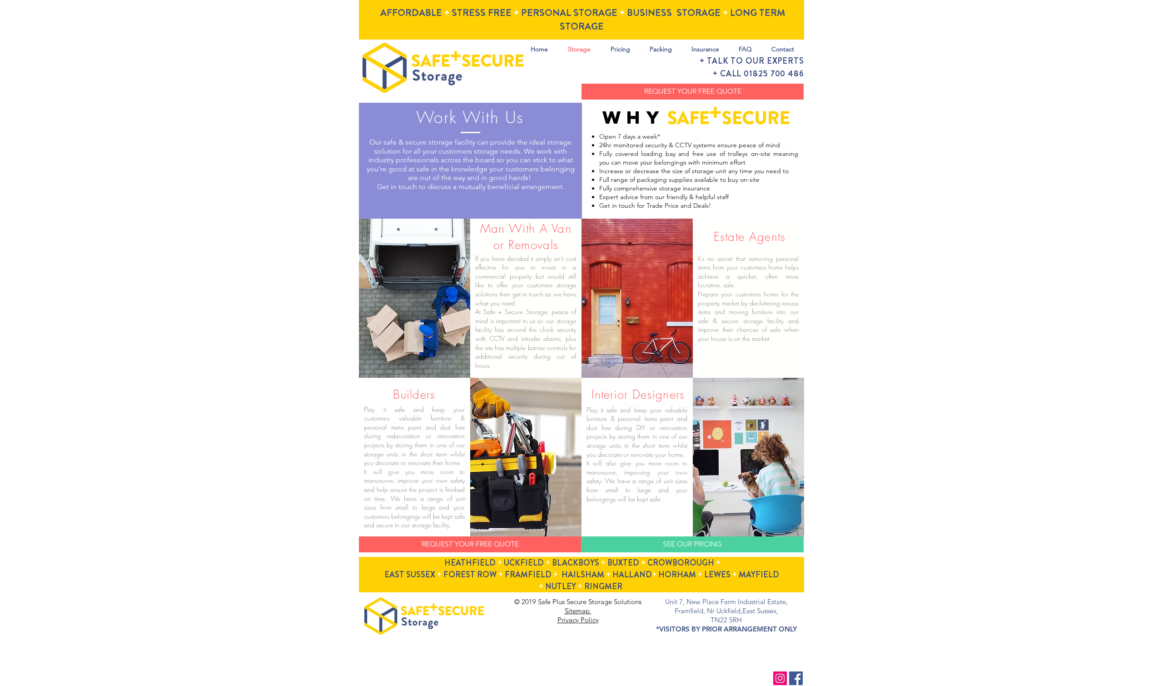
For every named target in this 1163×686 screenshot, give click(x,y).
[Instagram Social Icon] (780, 678)
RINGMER (603, 586)
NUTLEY (560, 586)
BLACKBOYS (575, 563)
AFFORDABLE (411, 13)
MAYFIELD (759, 575)
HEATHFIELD (470, 563)
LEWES (717, 575)
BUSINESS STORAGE (674, 13)
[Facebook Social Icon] (796, 678)
